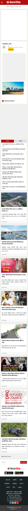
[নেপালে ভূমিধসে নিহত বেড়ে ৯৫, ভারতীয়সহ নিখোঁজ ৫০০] (14, 199)
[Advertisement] (14, 25)
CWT (17, 509)
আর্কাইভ (15, 480)
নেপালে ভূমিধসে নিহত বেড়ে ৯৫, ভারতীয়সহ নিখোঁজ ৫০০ (12, 210)
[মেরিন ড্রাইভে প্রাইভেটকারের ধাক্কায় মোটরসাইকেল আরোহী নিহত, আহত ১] (14, 429)
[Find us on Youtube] (18, 503)
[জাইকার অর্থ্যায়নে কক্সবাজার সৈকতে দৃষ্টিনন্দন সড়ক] (14, 331)
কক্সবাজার (14, 483)
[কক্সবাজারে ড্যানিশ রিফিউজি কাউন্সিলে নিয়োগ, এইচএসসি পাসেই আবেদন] (14, 397)
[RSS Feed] (15, 503)
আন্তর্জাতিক (7, 483)
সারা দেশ (21, 483)
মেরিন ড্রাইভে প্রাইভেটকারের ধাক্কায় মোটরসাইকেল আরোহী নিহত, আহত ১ (14, 440)
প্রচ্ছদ (8, 6)
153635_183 (6, 44)
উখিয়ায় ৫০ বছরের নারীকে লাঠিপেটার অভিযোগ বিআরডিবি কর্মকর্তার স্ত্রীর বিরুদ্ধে (13, 374)
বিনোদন (8, 487)
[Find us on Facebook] (10, 503)
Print (11, 49)
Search (24, 462)
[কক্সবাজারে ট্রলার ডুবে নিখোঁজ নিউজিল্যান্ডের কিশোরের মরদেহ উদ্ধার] (14, 232)
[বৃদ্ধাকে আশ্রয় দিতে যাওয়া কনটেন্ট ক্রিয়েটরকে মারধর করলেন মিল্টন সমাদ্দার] (14, 298)
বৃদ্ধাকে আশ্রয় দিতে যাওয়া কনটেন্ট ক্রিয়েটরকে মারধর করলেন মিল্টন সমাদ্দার (12, 308)
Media (11, 6)
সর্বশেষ (7, 141)
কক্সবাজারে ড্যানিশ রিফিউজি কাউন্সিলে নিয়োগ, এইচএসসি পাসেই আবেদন (13, 407)
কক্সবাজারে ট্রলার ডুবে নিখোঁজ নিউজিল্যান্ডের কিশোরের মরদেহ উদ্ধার (12, 243)
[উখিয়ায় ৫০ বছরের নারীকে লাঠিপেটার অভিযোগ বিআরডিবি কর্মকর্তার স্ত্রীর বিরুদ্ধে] (14, 364)
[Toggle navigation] (26, 2)
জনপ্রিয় (20, 141)
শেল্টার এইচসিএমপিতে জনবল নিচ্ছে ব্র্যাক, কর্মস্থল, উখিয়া (14, 275)
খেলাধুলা (20, 487)
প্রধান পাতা (8, 480)
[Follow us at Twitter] (13, 503)
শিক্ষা (14, 487)
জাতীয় (21, 480)
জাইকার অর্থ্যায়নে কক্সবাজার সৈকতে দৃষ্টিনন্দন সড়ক (13, 164)
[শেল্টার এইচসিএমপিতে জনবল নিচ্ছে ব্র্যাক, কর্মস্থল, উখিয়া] (14, 265)
